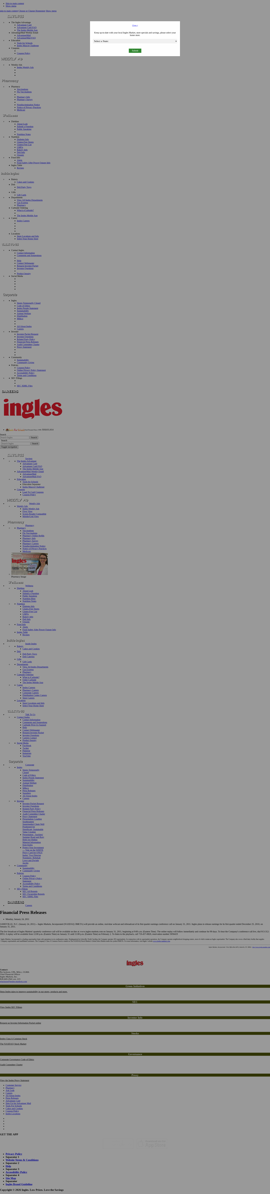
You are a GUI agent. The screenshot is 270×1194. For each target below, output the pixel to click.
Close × (135, 25)
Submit (135, 50)
